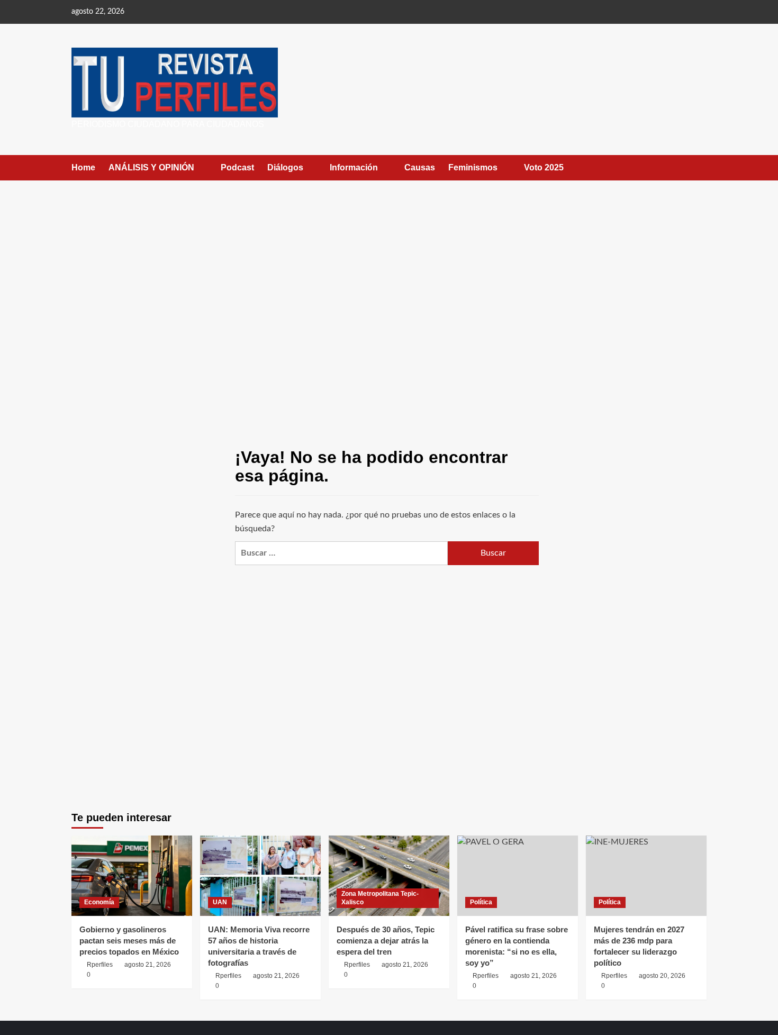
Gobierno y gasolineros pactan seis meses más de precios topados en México (129, 940)
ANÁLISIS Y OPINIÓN (151, 167)
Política (481, 902)
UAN (220, 902)
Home (83, 167)
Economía (99, 902)
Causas (419, 167)
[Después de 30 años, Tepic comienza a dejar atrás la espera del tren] (389, 876)
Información (354, 167)
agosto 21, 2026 (147, 964)
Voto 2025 (544, 167)
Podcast (237, 167)
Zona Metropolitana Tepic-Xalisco (380, 898)
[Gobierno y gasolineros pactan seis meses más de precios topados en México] (131, 876)
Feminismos (472, 167)
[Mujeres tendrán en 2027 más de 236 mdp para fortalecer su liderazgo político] (646, 876)
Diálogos (285, 167)
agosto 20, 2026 (662, 975)
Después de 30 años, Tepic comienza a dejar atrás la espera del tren (386, 940)
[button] (700, 167)
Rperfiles (100, 964)
